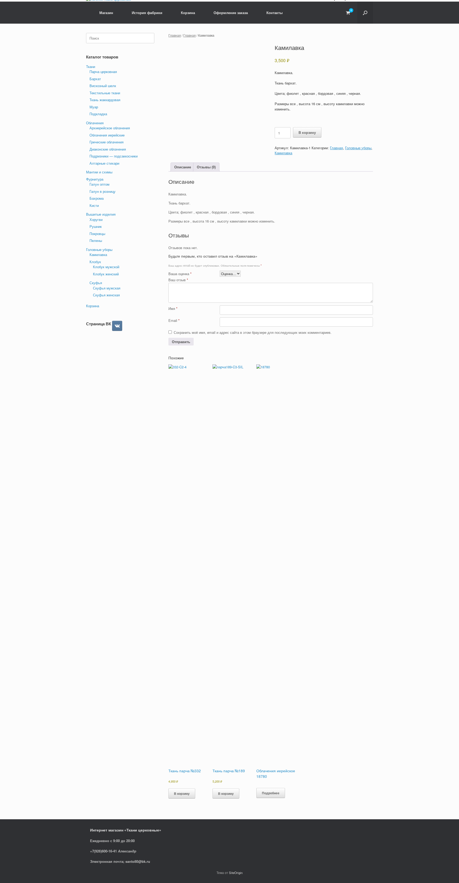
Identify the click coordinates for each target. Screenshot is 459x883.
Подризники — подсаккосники (114, 156)
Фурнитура (94, 179)
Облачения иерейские (107, 135)
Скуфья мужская (106, 288)
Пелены (96, 240)
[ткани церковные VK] (117, 326)
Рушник (96, 226)
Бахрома (97, 198)
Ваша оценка (180, 273)
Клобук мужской (106, 266)
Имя (172, 308)
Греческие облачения (107, 141)
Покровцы (97, 233)
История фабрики (147, 12)
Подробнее (270, 793)
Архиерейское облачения (110, 127)
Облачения (95, 122)
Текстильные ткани (105, 92)
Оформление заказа (231, 12)
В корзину (307, 132)
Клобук (95, 261)
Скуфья (96, 282)
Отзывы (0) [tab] (206, 166)
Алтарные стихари (104, 163)
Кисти (94, 205)
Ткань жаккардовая (105, 99)
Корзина (188, 12)
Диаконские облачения (108, 149)
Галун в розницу (103, 191)
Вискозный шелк (103, 85)
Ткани (90, 66)
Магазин (106, 12)
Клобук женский (106, 273)
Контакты (274, 12)
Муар (94, 106)
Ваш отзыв (178, 279)
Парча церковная (103, 71)
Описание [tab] (182, 166)
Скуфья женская (106, 294)
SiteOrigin (236, 873)
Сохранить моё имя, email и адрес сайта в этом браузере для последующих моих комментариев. (253, 332)
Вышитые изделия (101, 214)
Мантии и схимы (99, 171)
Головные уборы (358, 147)
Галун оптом (99, 184)
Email (174, 320)
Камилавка (283, 152)
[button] (365, 13)
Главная (174, 35)
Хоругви (96, 219)
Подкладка (98, 113)
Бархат (95, 78)
